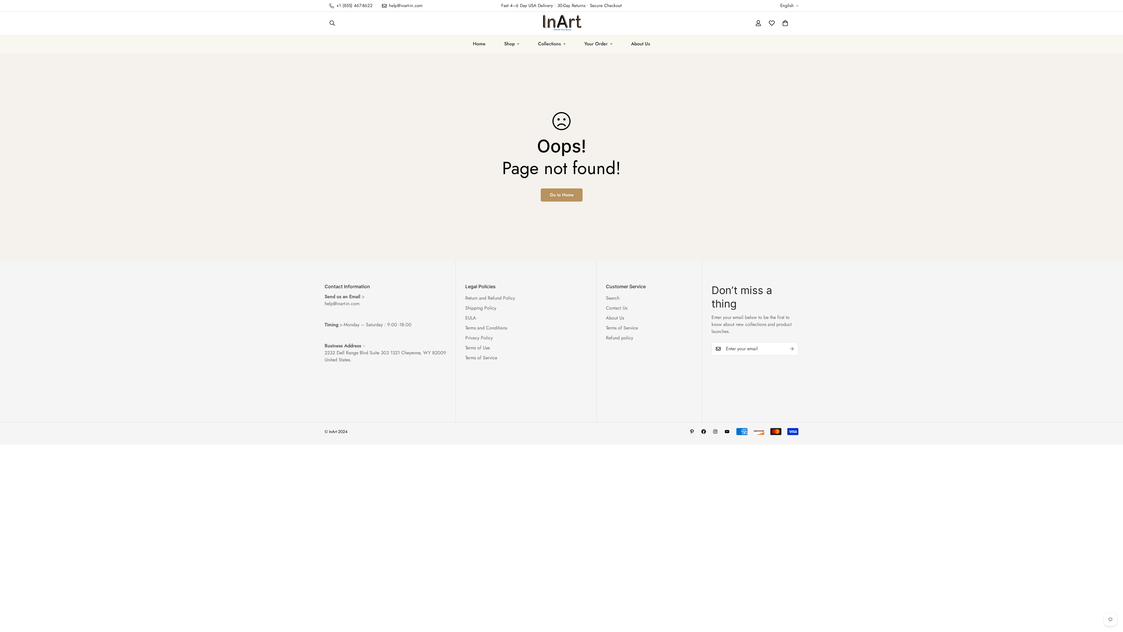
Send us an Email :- (344, 296)
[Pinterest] (692, 431)
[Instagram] (715, 431)
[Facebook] (703, 431)
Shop (509, 43)
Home (479, 43)
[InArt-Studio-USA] (561, 23)
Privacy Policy (479, 337)
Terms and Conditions (486, 327)
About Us (640, 43)
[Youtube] (727, 431)
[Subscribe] (792, 349)
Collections (549, 43)
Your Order (596, 43)
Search (612, 298)
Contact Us (616, 308)
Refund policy (619, 337)
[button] (785, 23)
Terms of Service (481, 357)
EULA (470, 318)
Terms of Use (477, 347)
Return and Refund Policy (490, 298)
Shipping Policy (480, 308)
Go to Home (561, 195)
